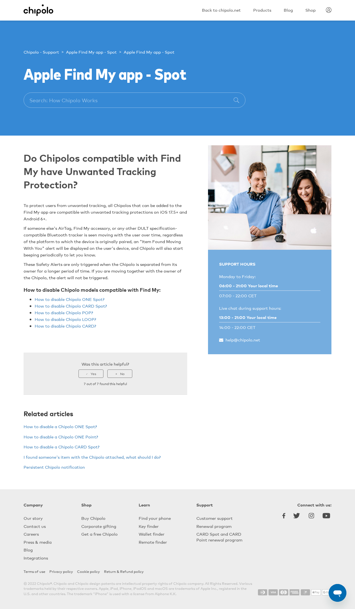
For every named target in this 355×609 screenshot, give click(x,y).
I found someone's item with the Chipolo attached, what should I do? (92, 457)
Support (204, 505)
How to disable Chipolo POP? (64, 312)
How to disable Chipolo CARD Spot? (71, 306)
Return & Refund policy (124, 571)
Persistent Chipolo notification (54, 467)
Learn (144, 505)
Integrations (36, 558)
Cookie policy (88, 571)
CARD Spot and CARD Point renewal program (219, 537)
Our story (33, 518)
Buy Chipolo (93, 518)
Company (33, 505)
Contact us (35, 526)
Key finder (149, 526)
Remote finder (153, 542)
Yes (93, 373)
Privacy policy (61, 571)
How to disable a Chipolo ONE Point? (61, 437)
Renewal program (214, 526)
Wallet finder (151, 534)
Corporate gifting (98, 526)
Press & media (38, 542)
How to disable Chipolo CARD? (65, 326)
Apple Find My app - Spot (91, 52)
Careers (31, 534)
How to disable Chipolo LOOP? (65, 319)
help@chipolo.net (242, 340)
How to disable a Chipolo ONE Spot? (60, 426)
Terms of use (34, 571)
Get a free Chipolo (99, 534)
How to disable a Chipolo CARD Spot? (62, 447)
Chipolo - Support (41, 52)
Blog (28, 550)
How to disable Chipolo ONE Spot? (70, 299)
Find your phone (155, 518)
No (122, 373)
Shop (86, 505)
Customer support (214, 518)
